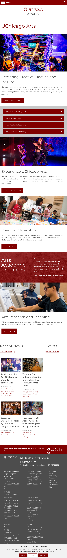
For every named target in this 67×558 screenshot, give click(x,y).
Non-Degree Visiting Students (11, 506)
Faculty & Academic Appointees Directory (34, 480)
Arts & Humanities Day (8, 391)
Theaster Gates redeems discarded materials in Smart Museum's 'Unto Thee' (32, 380)
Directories (53, 478)
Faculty (3, 393)
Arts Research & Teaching (16, 132)
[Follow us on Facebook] (48, 449)
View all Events (52, 352)
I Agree (23, 555)
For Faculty (53, 476)
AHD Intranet (53, 484)
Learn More (8, 246)
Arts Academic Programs (16, 125)
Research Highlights (34, 474)
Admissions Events (10, 510)
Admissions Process (11, 503)
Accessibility (31, 542)
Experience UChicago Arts (16, 112)
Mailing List (8, 532)
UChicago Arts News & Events (34, 520)
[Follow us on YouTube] (48, 452)
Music (2, 432)
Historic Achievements (35, 536)
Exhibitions (26, 396)
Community (9, 389)
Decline (32, 555)
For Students (53, 471)
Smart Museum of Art (29, 394)
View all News (6, 352)
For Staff (52, 473)
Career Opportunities (34, 534)
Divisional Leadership (34, 527)
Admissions (8, 498)
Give (50, 487)
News (6, 527)
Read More (43, 555)
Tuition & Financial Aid (11, 500)
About (29, 524)
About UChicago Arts (12, 101)
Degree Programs (10, 474)
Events (3, 389)
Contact (52, 480)
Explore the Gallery (11, 190)
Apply (6, 486)
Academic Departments (9, 477)
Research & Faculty (34, 471)
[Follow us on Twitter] (56, 449)
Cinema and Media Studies (31, 435)
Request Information (11, 483)
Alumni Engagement (11, 535)
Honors (9, 435)
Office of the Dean (6, 395)
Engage (7, 524)
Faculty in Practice (33, 476)
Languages (8, 481)
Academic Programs (11, 471)
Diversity (30, 539)
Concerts (3, 435)
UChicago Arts (10, 393)
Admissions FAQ (9, 513)
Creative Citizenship (14, 118)
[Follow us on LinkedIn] (60, 449)
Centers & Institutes (34, 483)
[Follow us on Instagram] (52, 449)
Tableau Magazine (10, 537)
